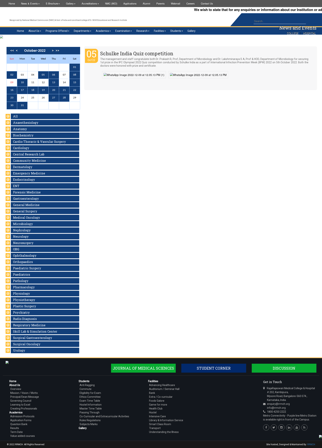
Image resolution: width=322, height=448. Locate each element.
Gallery (70, 3)
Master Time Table (91, 408)
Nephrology (22, 230)
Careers (190, 3)
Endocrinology (24, 179)
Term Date (16, 432)
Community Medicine (29, 160)
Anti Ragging (87, 385)
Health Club (155, 408)
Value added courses (22, 435)
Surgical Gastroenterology (32, 338)
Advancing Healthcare (162, 385)
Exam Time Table (90, 400)
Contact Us (207, 3)
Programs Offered (56, 30)
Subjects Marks (89, 424)
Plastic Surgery (24, 306)
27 (53, 97)
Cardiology (21, 148)
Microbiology (23, 224)
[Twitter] (274, 427)
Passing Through (90, 412)
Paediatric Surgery (27, 268)
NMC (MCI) (111, 3)
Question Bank (18, 424)
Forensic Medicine (27, 192)
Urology (19, 350)
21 (64, 90)
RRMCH (311, 444)
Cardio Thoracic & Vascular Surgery (39, 142)
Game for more (158, 404)
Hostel (153, 412)
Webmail (175, 3)
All (15, 116)
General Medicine (26, 205)
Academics (102, 30)
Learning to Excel (20, 404)
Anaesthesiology (25, 123)
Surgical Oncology (26, 344)
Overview (15, 389)
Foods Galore (156, 400)
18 (32, 90)
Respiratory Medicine (29, 325)
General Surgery (25, 211)
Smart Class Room (160, 424)
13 (53, 82)
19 (43, 90)
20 (53, 90)
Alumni (146, 3)
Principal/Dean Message (24, 396)
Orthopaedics (23, 262)
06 (53, 75)
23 (11, 97)
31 (22, 105)
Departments (81, 30)
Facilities (159, 30)
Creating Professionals (23, 408)
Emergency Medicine (29, 173)
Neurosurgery (23, 243)
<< (12, 51)
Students (175, 30)
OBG (16, 249)
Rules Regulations (90, 420)
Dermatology (22, 167)
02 (11, 75)
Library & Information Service (166, 420)
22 (74, 90)
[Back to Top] (320, 436)
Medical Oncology (26, 217)
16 (11, 90)
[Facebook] (266, 427)
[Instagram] (281, 427)
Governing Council (20, 400)
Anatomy (20, 129)
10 (22, 82)
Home (12, 3)
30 (11, 105)
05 (43, 75)
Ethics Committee (90, 396)
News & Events (29, 3)
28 (64, 97)
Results (14, 428)
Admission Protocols (22, 416)
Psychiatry (21, 312)
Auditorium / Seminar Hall (164, 389)
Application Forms (20, 420)
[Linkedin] (289, 427)
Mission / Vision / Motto (24, 392)
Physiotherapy (24, 300)
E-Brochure (52, 3)
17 (22, 90)
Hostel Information (91, 404)
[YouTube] (297, 427)
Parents (160, 3)
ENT (16, 186)
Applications (130, 3)
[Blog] (304, 427)
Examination (122, 30)
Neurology (21, 236)
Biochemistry (23, 135)
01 (74, 67)
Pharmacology (24, 287)
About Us (34, 30)
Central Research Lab (28, 154)
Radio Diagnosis (25, 319)
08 (74, 75)
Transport (155, 428)
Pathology (21, 281)
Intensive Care (157, 416)
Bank (152, 392)
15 (74, 82)
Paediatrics (21, 274)
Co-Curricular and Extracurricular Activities (104, 416)
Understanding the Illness (164, 432)
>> (57, 51)
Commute (85, 389)
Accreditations (89, 3)
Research (142, 30)
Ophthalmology (25, 255)
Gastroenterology (26, 198)
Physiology (21, 293)
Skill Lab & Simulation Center (35, 331)
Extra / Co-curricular (161, 396)
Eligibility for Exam (90, 392)
